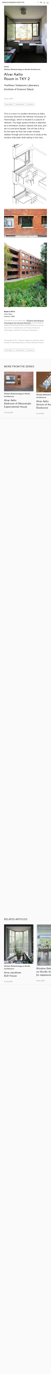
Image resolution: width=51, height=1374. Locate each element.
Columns (30, 104)
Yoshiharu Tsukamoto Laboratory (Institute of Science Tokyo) (21, 87)
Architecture (20, 104)
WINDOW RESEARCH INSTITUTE (13, 2)
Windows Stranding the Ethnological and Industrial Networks (24, 322)
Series (6, 67)
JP (38, 2)
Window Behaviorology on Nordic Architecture (22, 69)
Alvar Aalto (9, 104)
